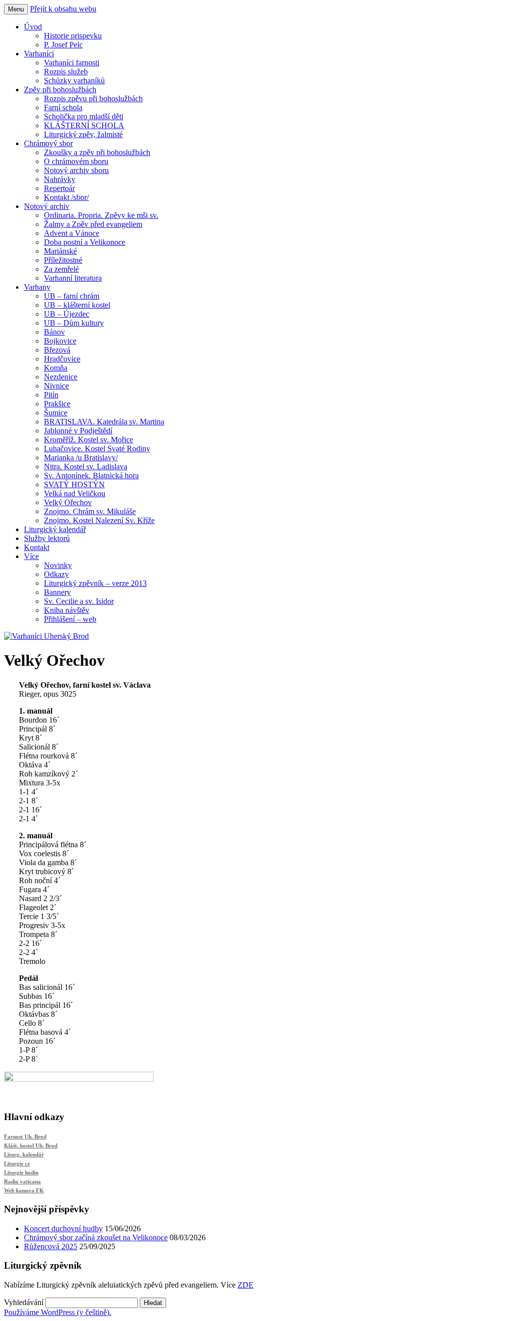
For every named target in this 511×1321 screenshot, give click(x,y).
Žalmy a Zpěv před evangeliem (93, 224)
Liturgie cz (17, 1163)
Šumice (55, 412)
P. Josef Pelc (63, 44)
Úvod (33, 26)
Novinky (58, 565)
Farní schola (63, 107)
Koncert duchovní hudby (63, 1228)
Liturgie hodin (21, 1172)
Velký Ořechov (68, 502)
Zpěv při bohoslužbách (60, 89)
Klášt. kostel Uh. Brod (30, 1145)
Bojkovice (60, 341)
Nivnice (56, 385)
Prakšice (57, 403)
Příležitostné (63, 260)
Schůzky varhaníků (74, 80)
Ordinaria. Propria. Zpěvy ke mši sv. (101, 215)
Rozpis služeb (66, 71)
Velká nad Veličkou (74, 493)
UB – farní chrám (71, 296)
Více (31, 556)
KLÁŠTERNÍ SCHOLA (84, 125)
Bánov (54, 332)
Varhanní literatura (73, 278)
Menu (16, 9)
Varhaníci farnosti (71, 62)
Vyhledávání (23, 1302)
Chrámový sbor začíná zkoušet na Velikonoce (96, 1237)
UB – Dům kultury (74, 323)
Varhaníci (39, 53)
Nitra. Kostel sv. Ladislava (85, 466)
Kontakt (36, 547)
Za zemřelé (61, 269)
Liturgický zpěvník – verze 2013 (95, 583)
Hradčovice (62, 359)
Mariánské (60, 251)
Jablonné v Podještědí (78, 430)
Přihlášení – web (70, 619)
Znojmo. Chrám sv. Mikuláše (90, 511)
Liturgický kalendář (55, 529)
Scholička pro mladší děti (83, 116)
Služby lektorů (47, 538)
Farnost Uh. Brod (25, 1136)
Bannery (57, 592)
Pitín (51, 394)
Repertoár (59, 188)
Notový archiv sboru (76, 170)
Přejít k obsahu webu (63, 8)
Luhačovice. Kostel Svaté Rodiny (97, 448)
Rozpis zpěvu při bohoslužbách (93, 98)
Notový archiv (46, 206)
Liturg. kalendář (24, 1154)
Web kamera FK (24, 1190)
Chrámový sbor (48, 143)
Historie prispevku (73, 35)
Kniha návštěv (66, 610)
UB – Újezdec (66, 314)
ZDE (246, 1285)
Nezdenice (60, 377)
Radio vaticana (22, 1181)
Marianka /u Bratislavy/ (81, 457)
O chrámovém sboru (76, 161)
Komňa (55, 368)
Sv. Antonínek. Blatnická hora (91, 475)
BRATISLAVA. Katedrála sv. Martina (104, 421)
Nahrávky (59, 179)
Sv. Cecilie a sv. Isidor (79, 601)
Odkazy (56, 574)
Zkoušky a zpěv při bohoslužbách (97, 152)
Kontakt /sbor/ (66, 197)
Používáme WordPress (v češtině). (57, 1312)
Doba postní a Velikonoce (84, 242)
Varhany (37, 287)
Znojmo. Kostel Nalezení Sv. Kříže (99, 520)
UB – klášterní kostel (77, 305)
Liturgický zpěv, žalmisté (83, 134)
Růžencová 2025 (50, 1246)
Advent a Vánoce (71, 233)
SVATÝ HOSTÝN (74, 484)
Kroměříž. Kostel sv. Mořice (88, 439)
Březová (57, 350)
